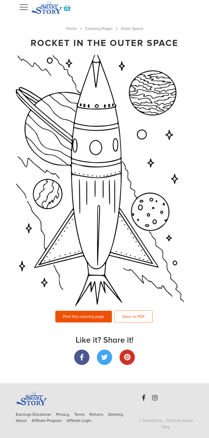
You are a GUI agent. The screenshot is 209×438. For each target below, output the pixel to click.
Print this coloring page (83, 316)
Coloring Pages (98, 28)
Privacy (63, 414)
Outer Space (132, 28)
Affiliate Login (79, 420)
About (21, 420)
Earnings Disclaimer (34, 414)
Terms (80, 414)
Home (71, 28)
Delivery (115, 414)
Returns (96, 414)
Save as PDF (133, 316)
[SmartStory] (43, 7)
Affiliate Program (47, 420)
